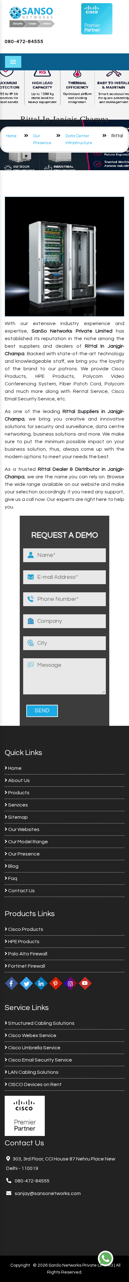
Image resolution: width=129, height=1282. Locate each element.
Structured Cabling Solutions (41, 1023)
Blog (12, 866)
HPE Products (23, 941)
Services (17, 804)
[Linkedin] (41, 983)
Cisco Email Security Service (39, 1059)
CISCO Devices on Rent (34, 1084)
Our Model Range (27, 841)
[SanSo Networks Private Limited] (32, 16)
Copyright (20, 1265)
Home (11, 136)
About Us (18, 780)
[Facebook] (11, 983)
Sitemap (17, 817)
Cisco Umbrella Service (33, 1047)
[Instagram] (70, 983)
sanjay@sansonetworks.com (47, 1193)
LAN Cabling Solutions (33, 1072)
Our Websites (23, 829)
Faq (12, 878)
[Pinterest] (55, 983)
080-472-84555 (24, 41)
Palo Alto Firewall (27, 953)
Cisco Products (25, 929)
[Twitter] (26, 983)
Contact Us (21, 890)
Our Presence (23, 853)
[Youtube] (85, 983)
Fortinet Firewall (26, 966)
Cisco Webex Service (31, 1035)
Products (18, 792)
